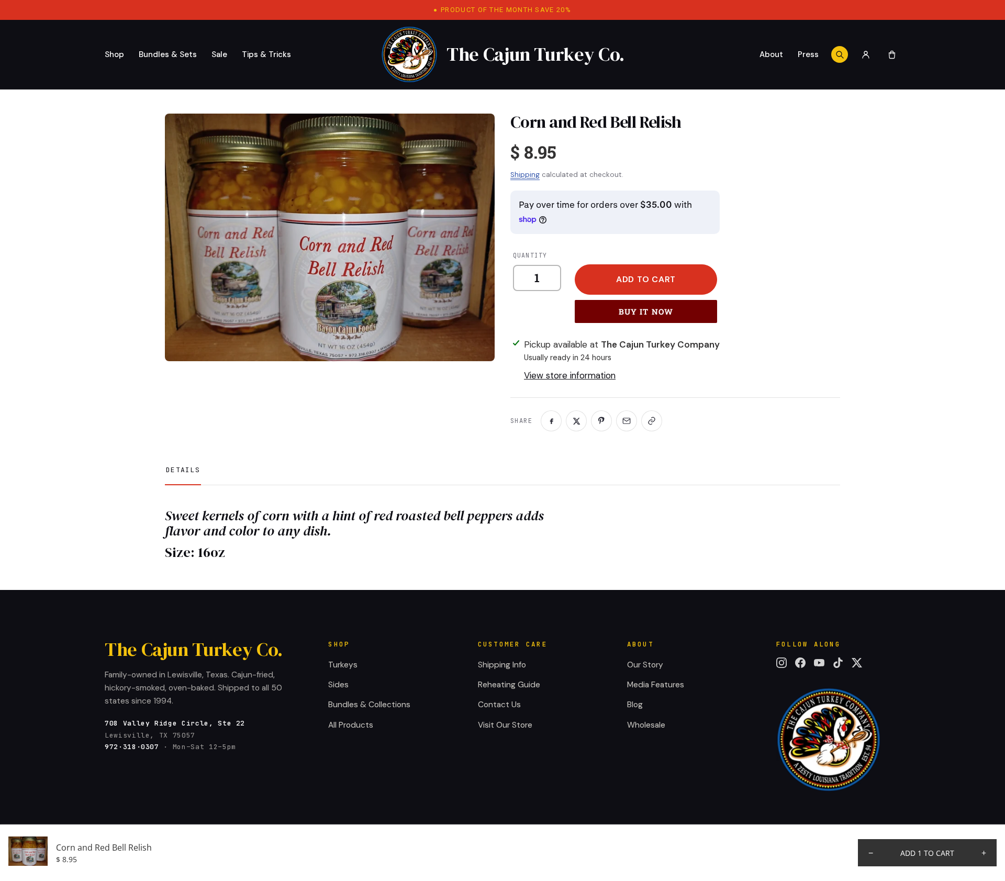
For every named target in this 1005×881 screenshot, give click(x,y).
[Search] (839, 54)
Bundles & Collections (369, 704)
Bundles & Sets (168, 54)
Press (808, 54)
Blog (635, 704)
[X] (857, 662)
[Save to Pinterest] (601, 420)
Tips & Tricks (266, 54)
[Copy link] (651, 420)
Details (183, 469)
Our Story (645, 665)
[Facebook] (800, 662)
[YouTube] (819, 662)
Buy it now (646, 311)
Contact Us (499, 704)
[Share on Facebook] (551, 420)
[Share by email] (626, 420)
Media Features (655, 684)
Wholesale (646, 725)
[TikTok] (838, 662)
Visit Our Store (505, 725)
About (771, 54)
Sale (219, 54)
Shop (114, 54)
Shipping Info (502, 665)
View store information (570, 375)
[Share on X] (576, 420)
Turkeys (343, 665)
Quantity (530, 255)
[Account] (865, 54)
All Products (350, 725)
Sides (338, 684)
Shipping (525, 174)
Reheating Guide (509, 684)
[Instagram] (781, 662)
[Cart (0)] (892, 54)
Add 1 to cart (927, 853)
